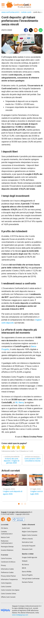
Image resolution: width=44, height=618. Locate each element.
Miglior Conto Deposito (29, 531)
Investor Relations (7, 550)
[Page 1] (19, 504)
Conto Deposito (6, 583)
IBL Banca (19, 402)
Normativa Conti (27, 542)
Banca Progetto (27, 575)
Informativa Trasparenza (9, 579)
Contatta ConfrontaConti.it (6, 533)
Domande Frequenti (28, 546)
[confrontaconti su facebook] (3, 519)
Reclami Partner (27, 582)
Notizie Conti (5, 537)
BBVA (24, 568)
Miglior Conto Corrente (29, 535)
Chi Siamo (4, 528)
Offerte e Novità (27, 539)
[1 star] (3, 447)
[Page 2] (22, 504)
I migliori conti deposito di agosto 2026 (12, 492)
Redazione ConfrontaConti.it (6, 542)
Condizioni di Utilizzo (8, 562)
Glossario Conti (27, 549)
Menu (3, 7)
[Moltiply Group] (5, 610)
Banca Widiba (26, 571)
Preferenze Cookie (7, 572)
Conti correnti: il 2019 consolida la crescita (32, 459)
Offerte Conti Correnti (8, 597)
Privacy (3, 565)
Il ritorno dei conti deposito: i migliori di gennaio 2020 (11, 460)
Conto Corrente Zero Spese (10, 590)
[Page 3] (25, 504)
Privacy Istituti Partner (8, 576)
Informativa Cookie (7, 569)
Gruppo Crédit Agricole (29, 557)
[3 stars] (13, 447)
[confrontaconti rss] (9, 519)
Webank (24, 561)
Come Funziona (6, 558)
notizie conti (26, 12)
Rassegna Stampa (7, 547)
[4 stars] (18, 447)
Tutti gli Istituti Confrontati (30, 578)
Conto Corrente (6, 586)
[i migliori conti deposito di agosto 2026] (14, 480)
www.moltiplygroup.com (20, 615)
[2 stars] (8, 447)
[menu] (3, 4)
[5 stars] (23, 447)
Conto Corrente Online (8, 594)
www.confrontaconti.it (10, 12)
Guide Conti (26, 528)
